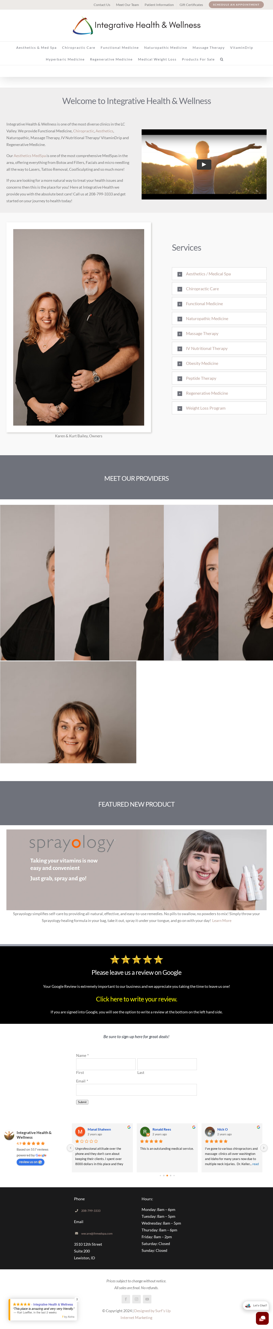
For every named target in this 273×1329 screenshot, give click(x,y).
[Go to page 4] (173, 1175)
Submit (82, 1102)
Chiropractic (83, 131)
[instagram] (136, 1299)
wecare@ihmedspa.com (97, 1233)
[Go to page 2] (167, 1175)
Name (81, 1055)
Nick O (222, 1129)
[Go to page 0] (160, 1175)
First (80, 1072)
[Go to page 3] (170, 1175)
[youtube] (147, 1299)
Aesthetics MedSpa (30, 155)
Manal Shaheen (99, 1129)
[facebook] (126, 1299)
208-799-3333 (90, 1210)
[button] (222, 59)
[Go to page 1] (164, 1175)
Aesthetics (104, 131)
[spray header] (136, 831)
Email (81, 1081)
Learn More (221, 920)
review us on (28, 1162)
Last (140, 1072)
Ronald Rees (161, 1129)
